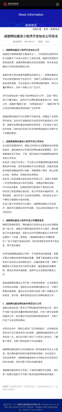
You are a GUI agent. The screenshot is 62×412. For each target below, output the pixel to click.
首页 (46, 29)
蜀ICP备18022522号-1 (18, 407)
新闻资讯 (55, 29)
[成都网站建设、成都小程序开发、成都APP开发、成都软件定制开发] (11, 5)
